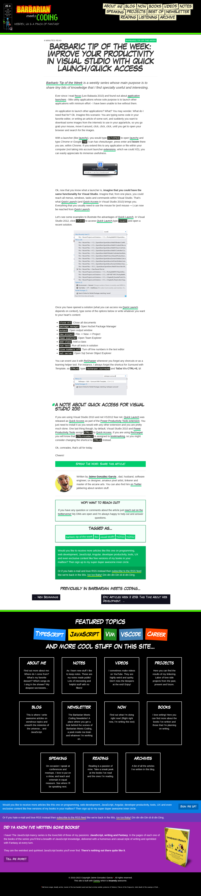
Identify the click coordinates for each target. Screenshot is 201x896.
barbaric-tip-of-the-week (141, 40)
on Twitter (136, 484)
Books (155, 6)
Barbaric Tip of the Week (64, 83)
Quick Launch (69, 201)
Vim (110, 634)
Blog (130, 6)
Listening (148, 17)
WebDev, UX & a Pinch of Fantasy (36, 24)
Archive (167, 17)
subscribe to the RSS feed (126, 571)
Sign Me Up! (188, 806)
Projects (136, 12)
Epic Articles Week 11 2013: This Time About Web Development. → (135, 599)
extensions (110, 149)
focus (78, 95)
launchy (83, 137)
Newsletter (177, 12)
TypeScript (49, 634)
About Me (113, 6)
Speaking (115, 12)
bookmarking (118, 436)
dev (96, 536)
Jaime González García (102, 476)
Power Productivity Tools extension (120, 420)
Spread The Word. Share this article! (100, 464)
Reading (128, 17)
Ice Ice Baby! (94, 574)
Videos (170, 6)
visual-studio (107, 536)
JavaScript (84, 634)
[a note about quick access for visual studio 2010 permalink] (53, 405)
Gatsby (96, 881)
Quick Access (91, 201)
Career (156, 634)
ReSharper (90, 360)
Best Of (155, 12)
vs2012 (130, 536)
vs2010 (120, 536)
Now (142, 7)
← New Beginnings (46, 597)
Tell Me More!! (16, 859)
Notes (186, 6)
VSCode (131, 634)
